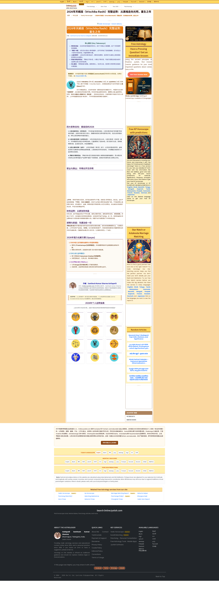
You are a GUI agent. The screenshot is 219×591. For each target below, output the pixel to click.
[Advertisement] (95, 111)
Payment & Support (99, 538)
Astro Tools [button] (104, 6)
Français (125, 2)
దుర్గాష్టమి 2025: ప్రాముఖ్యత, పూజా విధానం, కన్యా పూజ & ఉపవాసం (138, 369)
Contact (105, 532)
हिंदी (110, 452)
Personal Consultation (128, 538)
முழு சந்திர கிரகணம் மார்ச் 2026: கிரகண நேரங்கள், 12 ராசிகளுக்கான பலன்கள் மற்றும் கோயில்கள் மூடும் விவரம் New (138, 346)
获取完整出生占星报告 (109, 443)
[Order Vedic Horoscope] (138, 34)
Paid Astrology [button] (128, 6)
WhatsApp (114, 568)
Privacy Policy (97, 545)
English (62, 2)
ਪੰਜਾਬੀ (105, 2)
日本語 (149, 2)
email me (70, 550)
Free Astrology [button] (91, 6)
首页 (68, 15)
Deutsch (141, 2)
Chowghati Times (117, 499)
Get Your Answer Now (138, 74)
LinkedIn (122, 568)
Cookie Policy (97, 548)
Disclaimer (96, 541)
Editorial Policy (97, 551)
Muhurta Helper (142, 493)
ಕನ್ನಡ (87, 2)
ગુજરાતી (98, 2)
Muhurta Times (90, 499)
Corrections (96, 554)
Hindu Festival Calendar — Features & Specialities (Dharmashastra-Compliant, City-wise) (138, 361)
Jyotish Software (117, 545)
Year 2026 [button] (115, 6)
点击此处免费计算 (80, 76)
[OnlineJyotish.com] (71, 6)
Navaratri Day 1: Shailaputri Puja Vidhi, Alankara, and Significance (139, 337)
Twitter (106, 568)
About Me (95, 532)
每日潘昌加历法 (131, 416)
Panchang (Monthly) (65, 496)
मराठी (81, 2)
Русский (133, 2)
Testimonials (96, 535)
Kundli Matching (119, 535)
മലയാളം (112, 2)
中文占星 (75, 15)
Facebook (98, 568)
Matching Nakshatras (92, 496)
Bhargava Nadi (142, 496)
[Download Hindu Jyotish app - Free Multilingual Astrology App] (138, 86)
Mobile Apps (132, 541)
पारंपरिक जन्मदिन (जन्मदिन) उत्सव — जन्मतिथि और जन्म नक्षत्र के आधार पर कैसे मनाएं (138, 378)
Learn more (66, 539)
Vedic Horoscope (67, 493)
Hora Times (62, 499)
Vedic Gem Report (143, 499)
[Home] (81, 4)
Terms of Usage (98, 557)
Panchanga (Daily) (120, 496)
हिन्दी (68, 2)
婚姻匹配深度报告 (131, 420)
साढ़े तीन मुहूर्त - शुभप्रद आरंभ (139, 354)
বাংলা (92, 2)
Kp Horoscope (89, 493)
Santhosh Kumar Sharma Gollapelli (80, 36)
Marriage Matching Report (123, 493)
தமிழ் (118, 2)
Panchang (114, 538)
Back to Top (160, 576)
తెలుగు (75, 2)
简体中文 (156, 2)
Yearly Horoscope (86, 15)
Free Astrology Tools (118, 541)
